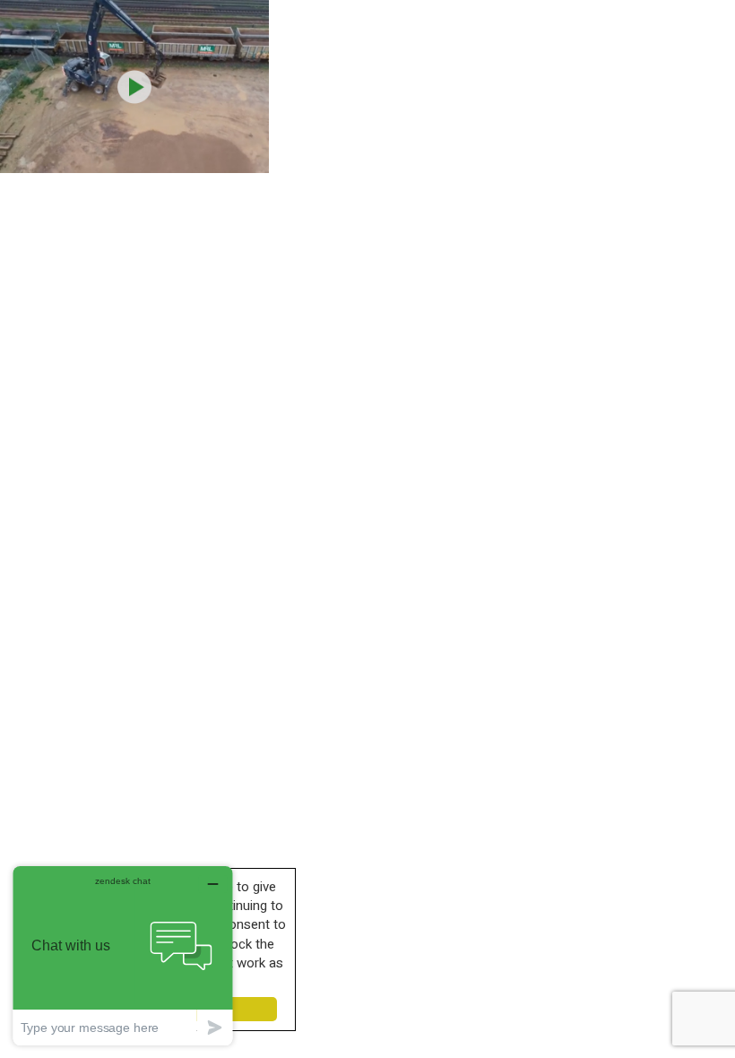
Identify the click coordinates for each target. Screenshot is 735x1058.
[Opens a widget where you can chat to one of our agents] (122, 955)
